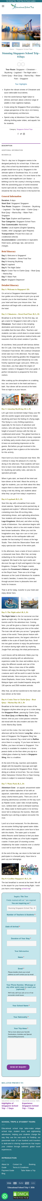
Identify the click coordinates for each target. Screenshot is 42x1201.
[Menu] (3, 6)
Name (21, 957)
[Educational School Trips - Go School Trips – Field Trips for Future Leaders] (22, 6)
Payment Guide (8, 1170)
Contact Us (17, 1164)
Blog (3, 1173)
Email (21, 969)
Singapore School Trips (24, 49)
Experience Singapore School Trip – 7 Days (30, 1106)
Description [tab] (7, 145)
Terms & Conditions (21, 1167)
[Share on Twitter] (21, 134)
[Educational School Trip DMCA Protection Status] (21, 1195)
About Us (5, 1164)
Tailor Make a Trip (28, 1170)
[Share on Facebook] (18, 134)
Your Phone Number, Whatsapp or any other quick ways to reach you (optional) (21, 987)
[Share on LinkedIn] (24, 134)
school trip (26, 888)
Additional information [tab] (12, 150)
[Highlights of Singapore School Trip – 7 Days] (11, 1093)
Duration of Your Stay (21, 938)
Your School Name (21, 1006)
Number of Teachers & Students (21, 915)
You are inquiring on (21, 903)
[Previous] (5, 27)
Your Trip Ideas (21, 1028)
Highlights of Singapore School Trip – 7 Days (10, 1106)
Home (12, 49)
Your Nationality (21, 1017)
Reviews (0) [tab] (6, 155)
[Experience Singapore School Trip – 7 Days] (31, 1093)
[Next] (37, 27)
